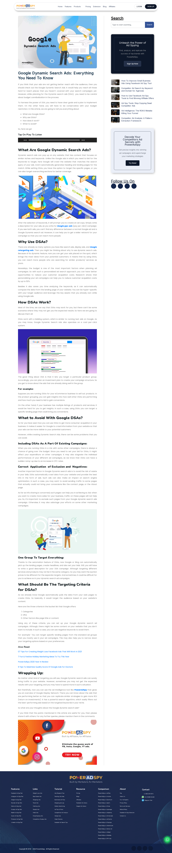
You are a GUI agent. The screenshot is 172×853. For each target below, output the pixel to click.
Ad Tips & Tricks (59, 809)
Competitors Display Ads (39, 819)
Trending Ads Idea (59, 796)
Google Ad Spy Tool (16, 800)
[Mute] (87, 140)
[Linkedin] (127, 186)
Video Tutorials (58, 819)
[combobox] (128, 25)
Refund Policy (123, 809)
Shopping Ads (36, 800)
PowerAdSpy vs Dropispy (105, 822)
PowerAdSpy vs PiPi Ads (104, 838)
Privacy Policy (123, 803)
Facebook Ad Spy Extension (127, 812)
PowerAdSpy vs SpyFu (104, 803)
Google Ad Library (81, 806)
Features (68, 6)
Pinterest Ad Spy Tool (17, 819)
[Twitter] (113, 186)
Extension (97, 6)
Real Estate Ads (37, 796)
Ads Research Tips (59, 793)
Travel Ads (35, 803)
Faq (121, 793)
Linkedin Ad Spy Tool (16, 822)
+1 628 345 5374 (148, 794)
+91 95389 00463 (149, 797)
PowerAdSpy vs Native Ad (105, 829)
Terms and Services (125, 806)
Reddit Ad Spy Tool (16, 812)
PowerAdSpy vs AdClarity (105, 819)
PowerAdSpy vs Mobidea (104, 835)
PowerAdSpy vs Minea (104, 806)
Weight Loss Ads (37, 793)
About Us (122, 796)
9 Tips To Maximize (26, 667)
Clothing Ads (36, 806)
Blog (104, 6)
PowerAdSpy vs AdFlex (104, 793)
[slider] (92, 140)
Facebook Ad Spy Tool (16, 793)
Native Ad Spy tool (16, 806)
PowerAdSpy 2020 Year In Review (33, 661)
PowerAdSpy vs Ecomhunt (105, 800)
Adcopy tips (58, 816)
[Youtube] (120, 186)
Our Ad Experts (124, 800)
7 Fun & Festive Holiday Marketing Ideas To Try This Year (43, 656)
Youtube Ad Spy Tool (16, 803)
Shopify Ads (36, 809)
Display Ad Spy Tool (16, 809)
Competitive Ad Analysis (61, 812)
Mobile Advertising (60, 806)
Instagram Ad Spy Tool (17, 796)
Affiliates (112, 6)
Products (77, 6)
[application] (57, 140)
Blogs (77, 796)
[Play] (21, 140)
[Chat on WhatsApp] (167, 839)
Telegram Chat (148, 800)
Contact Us (123, 816)
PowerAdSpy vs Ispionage (105, 809)
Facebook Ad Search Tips (61, 822)
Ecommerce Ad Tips (60, 800)
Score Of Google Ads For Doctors (57, 667)
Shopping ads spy (59, 803)
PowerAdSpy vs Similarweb (105, 816)
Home (60, 6)
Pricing (88, 6)
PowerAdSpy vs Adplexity (105, 812)
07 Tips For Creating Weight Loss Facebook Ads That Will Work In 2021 (50, 651)
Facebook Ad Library (81, 803)
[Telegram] (134, 186)
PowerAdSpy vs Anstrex (104, 796)
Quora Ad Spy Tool (16, 816)
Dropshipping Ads (38, 816)
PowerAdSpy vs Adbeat (104, 832)
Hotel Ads (35, 812)
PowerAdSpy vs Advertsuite (105, 825)
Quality (38, 667)
